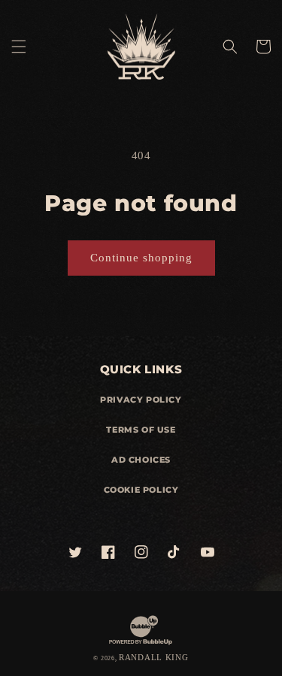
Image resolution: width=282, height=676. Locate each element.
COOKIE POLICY (141, 489)
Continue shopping (141, 258)
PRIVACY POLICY (140, 399)
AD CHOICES (141, 459)
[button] (18, 46)
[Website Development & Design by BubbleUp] (140, 643)
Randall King (153, 657)
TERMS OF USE (140, 429)
